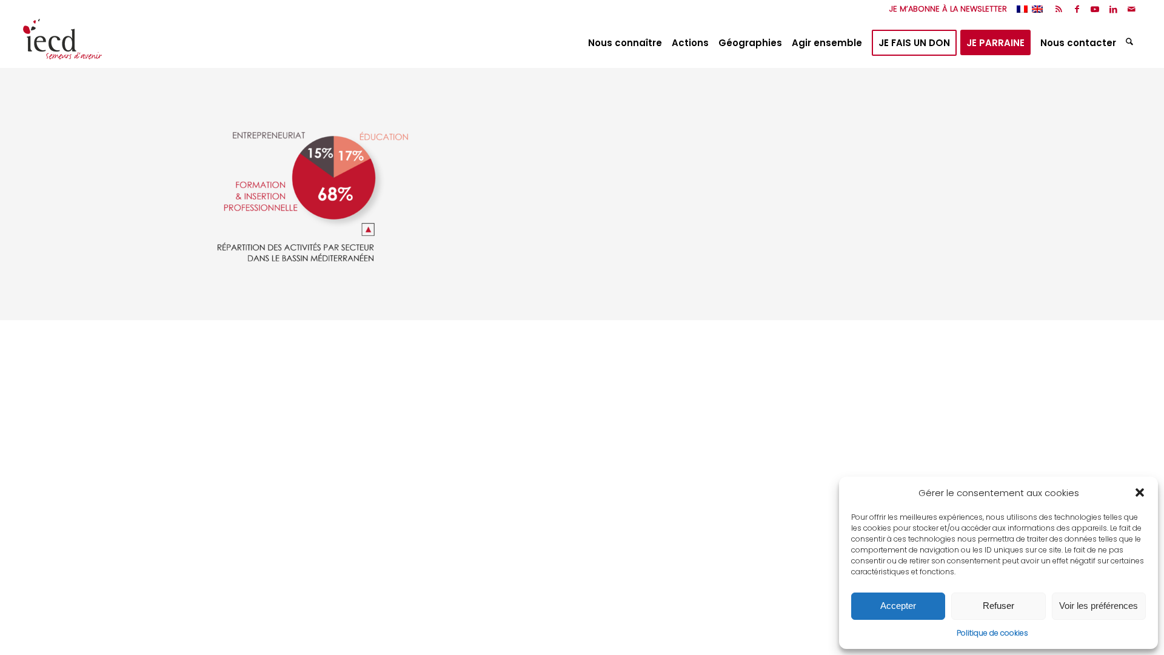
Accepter (898, 605)
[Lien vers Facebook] (1077, 9)
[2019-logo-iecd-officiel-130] (62, 43)
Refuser (998, 605)
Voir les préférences (1098, 605)
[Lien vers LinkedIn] (1113, 9)
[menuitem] (945, 9)
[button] (1140, 492)
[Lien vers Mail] (1132, 9)
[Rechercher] (1131, 43)
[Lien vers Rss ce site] (1059, 9)
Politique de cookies (992, 633)
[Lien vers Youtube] (1095, 9)
